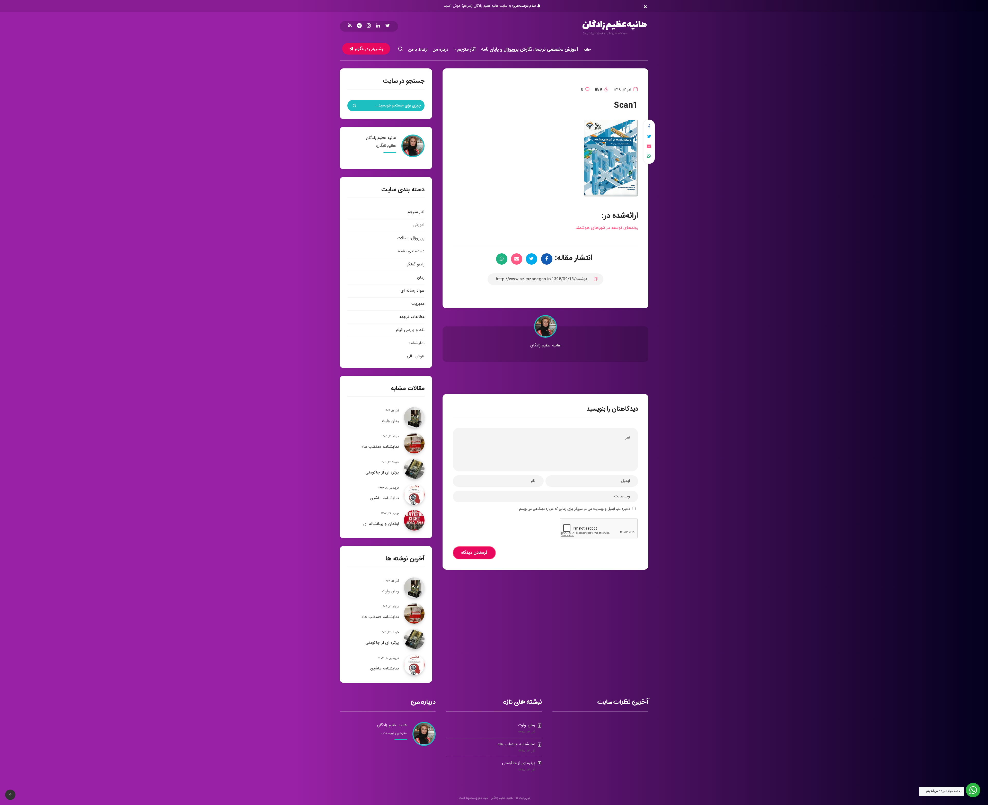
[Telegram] (359, 26)
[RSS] (350, 26)
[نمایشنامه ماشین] (414, 494)
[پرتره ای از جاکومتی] (414, 469)
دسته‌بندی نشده (411, 251)
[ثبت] (354, 106)
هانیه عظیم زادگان (545, 345)
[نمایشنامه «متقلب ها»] (414, 443)
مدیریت (418, 303)
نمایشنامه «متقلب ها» (380, 446)
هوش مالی (416, 356)
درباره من (440, 49)
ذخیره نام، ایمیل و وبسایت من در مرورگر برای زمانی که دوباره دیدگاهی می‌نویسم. (574, 509)
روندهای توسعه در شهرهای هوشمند (607, 227)
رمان (421, 277)
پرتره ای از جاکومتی (382, 472)
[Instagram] (369, 26)
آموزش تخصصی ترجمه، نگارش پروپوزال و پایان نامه (529, 49)
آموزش (419, 225)
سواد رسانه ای (413, 290)
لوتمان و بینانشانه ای (381, 524)
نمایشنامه (417, 343)
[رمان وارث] (414, 417)
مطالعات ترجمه (412, 317)
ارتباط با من (418, 49)
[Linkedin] (378, 26)
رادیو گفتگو (416, 264)
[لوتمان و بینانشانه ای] (414, 520)
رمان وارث (390, 421)
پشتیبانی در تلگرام (368, 49)
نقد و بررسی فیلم (410, 330)
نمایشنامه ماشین (384, 498)
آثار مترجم (466, 49)
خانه (587, 49)
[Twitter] (387, 26)
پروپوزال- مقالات (411, 238)
